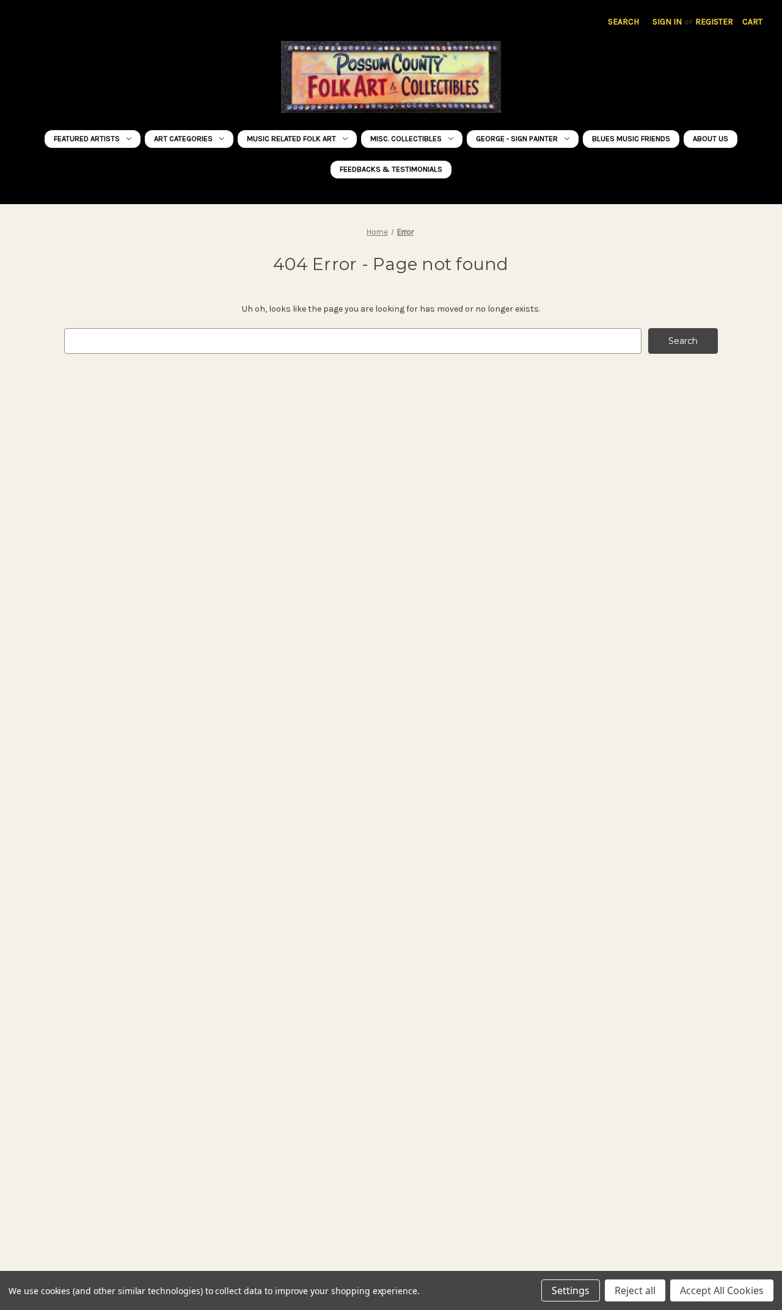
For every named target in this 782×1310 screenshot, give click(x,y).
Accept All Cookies (722, 1290)
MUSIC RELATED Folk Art (291, 138)
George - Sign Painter (517, 138)
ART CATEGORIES (183, 138)
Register (714, 21)
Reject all (635, 1290)
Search (623, 21)
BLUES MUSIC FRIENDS (631, 138)
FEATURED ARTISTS (87, 138)
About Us (710, 138)
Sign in (667, 21)
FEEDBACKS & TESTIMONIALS (391, 169)
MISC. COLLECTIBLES (406, 138)
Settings (571, 1290)
